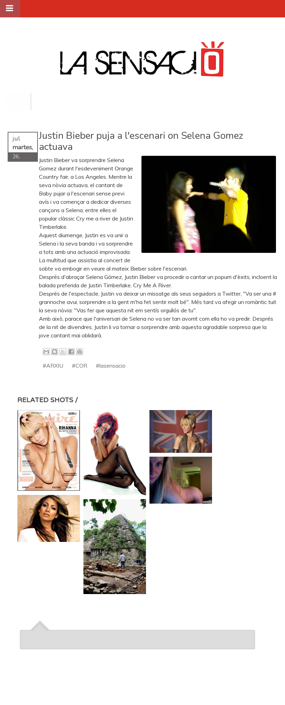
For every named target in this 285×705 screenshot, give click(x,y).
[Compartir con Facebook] (71, 351)
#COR (79, 365)
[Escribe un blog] (54, 351)
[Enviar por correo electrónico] (46, 351)
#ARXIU (53, 365)
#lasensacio (110, 365)
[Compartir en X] (62, 351)
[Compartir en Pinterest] (79, 351)
